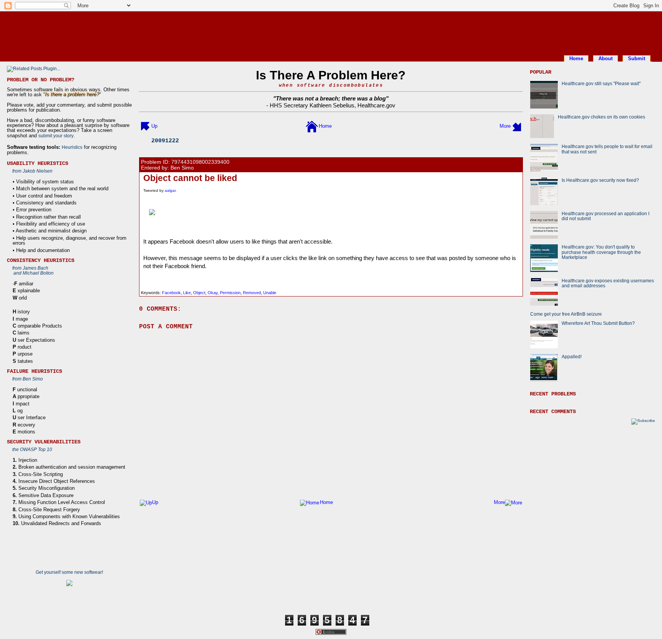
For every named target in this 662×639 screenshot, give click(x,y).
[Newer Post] (145, 126)
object (199, 292)
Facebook (171, 292)
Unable (269, 292)
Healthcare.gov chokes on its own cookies (601, 116)
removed (252, 292)
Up (154, 126)
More (505, 126)
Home (576, 58)
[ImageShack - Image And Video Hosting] (331, 212)
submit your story (56, 135)
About (605, 58)
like (187, 292)
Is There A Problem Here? (331, 75)
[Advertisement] (331, 32)
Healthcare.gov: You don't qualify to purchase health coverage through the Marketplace (601, 252)
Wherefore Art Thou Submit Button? (598, 323)
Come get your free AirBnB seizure (566, 313)
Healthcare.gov (376, 105)
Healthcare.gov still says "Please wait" (601, 83)
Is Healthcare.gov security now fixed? (600, 180)
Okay (213, 292)
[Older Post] (517, 126)
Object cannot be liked (190, 178)
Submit (636, 58)
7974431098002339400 (200, 162)
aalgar (170, 190)
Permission (230, 292)
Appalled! (572, 356)
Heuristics (72, 147)
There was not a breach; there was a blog (331, 98)
